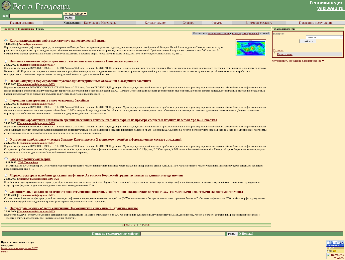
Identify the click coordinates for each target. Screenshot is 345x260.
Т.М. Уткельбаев (28, 162)
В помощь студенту (259, 22)
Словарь (188, 22)
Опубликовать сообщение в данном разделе (297, 60)
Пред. (125, 224)
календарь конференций (245, 33)
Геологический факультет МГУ (36, 64)
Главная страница (22, 22)
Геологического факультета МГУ (19, 248)
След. (146, 224)
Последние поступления (315, 22)
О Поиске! (246, 233)
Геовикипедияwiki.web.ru (327, 5)
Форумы (216, 22)
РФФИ (4, 251)
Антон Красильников (30, 43)
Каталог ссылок (155, 22)
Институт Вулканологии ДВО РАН (38, 178)
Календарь (91, 22)
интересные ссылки (219, 33)
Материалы (108, 22)
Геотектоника (284, 54)
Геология (278, 50)
